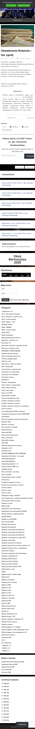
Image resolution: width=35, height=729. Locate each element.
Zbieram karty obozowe (9, 606)
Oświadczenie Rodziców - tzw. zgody (13, 456)
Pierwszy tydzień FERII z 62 (10, 466)
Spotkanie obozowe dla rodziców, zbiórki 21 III (16, 545)
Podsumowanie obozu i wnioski (11, 477)
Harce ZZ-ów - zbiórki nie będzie (11, 364)
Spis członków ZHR (7, 522)
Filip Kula (11, 58)
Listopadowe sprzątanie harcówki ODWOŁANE (16, 414)
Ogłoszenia (28, 58)
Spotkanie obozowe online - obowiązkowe (14, 548)
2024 (6, 690)
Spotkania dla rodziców (9, 524)
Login (3, 288)
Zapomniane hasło (15, 300)
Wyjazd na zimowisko (8, 598)
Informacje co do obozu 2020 (10, 372)
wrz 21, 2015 (4, 58)
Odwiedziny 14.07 (7, 448)
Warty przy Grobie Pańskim (10, 561)
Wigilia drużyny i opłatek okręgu (11, 574)
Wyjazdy (5, 645)
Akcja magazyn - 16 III (8, 322)
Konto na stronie (7, 408)
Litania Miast (5, 416)
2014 (6, 720)
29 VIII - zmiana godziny (9, 319)
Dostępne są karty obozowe (10, 353)
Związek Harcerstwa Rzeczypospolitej (13, 662)
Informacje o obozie (8, 377)
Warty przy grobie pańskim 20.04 (11, 566)
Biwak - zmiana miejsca (9, 330)
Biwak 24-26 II (6, 332)
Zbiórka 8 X (5, 611)
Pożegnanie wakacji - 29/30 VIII (11, 495)
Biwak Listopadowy (7, 335)
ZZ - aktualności (6, 643)
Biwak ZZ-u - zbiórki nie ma (10, 340)
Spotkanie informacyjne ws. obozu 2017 (14, 537)
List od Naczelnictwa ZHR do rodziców (13, 411)
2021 (6, 699)
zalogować (11, 246)
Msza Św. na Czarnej (8, 424)
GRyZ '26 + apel (6, 361)
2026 (6, 683)
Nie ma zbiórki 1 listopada (9, 427)
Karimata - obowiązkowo (9, 382)
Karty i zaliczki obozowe (9, 387)
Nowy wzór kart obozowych (10, 435)
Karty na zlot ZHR (7, 393)
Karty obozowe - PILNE (8, 395)
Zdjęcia (5, 651)
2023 (6, 693)
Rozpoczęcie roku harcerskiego (11, 508)
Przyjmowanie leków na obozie (11, 501)
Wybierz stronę (17, 20)
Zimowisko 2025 (6, 637)
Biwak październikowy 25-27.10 (11, 338)
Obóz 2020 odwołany (8, 440)
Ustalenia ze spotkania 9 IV (10, 556)
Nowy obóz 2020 (6, 432)
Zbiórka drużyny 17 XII (8, 616)
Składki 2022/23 (6, 516)
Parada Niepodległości (8, 459)
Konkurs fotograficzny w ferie (10, 398)
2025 (6, 686)
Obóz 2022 (5, 443)
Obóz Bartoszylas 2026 (17, 259)
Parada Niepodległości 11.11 (10, 464)
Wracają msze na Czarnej (9, 582)
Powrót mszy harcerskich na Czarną (12, 485)
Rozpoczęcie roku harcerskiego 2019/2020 (14, 511)
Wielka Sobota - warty (8, 569)
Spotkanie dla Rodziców (9, 527)
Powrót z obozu (6, 490)
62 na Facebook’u (7, 669)
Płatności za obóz (7, 503)
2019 (6, 705)
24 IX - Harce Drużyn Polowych (11, 314)
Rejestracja (25, 300)
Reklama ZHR (6, 506)
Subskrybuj (22, 724)
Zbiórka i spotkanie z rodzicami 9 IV (12, 619)
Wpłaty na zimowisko (8, 580)
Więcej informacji (23, 5)
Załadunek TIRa (6, 601)
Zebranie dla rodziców (8, 635)
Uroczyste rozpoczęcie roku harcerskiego (14, 553)
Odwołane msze (6, 451)
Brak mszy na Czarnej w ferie (10, 348)
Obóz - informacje (7, 437)
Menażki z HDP (6, 422)
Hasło (3, 293)
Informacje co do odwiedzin (10, 374)
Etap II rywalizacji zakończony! (11, 356)
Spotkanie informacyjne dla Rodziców (13, 530)
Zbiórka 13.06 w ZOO (8, 608)
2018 (6, 708)
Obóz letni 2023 (6, 672)
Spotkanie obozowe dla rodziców (12, 543)
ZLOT (3, 640)
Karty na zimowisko (7, 390)
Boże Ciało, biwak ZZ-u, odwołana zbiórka (14, 345)
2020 (6, 702)
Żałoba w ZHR (6, 603)
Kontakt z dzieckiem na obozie (11, 401)
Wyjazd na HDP (6, 585)
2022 (6, 696)
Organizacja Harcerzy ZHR (9, 664)
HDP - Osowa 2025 (7, 366)
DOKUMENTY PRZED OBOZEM (11, 351)
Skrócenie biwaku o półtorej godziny (13, 514)
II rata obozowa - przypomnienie (11, 369)
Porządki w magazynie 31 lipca (11, 482)
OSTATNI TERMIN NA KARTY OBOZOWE (14, 453)
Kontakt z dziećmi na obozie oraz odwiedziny (15, 406)
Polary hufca (5, 480)
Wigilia (4, 572)
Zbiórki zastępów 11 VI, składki (11, 627)
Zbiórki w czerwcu (7, 624)
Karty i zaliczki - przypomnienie (11, 385)
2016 (6, 714)
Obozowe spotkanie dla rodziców (12, 445)
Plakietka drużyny (7, 469)
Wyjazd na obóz (6, 587)
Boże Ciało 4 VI (6, 343)
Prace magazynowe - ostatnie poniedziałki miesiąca (17, 498)
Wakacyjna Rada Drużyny (9, 559)
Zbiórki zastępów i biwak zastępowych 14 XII (15, 629)
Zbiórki (5, 648)
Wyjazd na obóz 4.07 (8, 595)
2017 (6, 711)
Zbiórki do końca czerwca (9, 622)
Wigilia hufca (5, 577)
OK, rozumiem (11, 5)
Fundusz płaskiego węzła (9, 359)
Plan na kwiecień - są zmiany (10, 472)
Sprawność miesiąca (8, 551)
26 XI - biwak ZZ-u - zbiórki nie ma (12, 316)
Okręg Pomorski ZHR (8, 667)
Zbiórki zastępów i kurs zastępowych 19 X (14, 632)
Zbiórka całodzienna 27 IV (9, 614)
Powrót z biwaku (7, 487)
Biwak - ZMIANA (6, 327)
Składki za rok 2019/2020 (9, 519)
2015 (6, 717)
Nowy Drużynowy (7, 430)
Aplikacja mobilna (7, 324)
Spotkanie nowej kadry (8, 540)
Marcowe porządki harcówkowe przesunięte (15, 419)
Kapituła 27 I (5, 380)
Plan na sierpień (6, 474)
